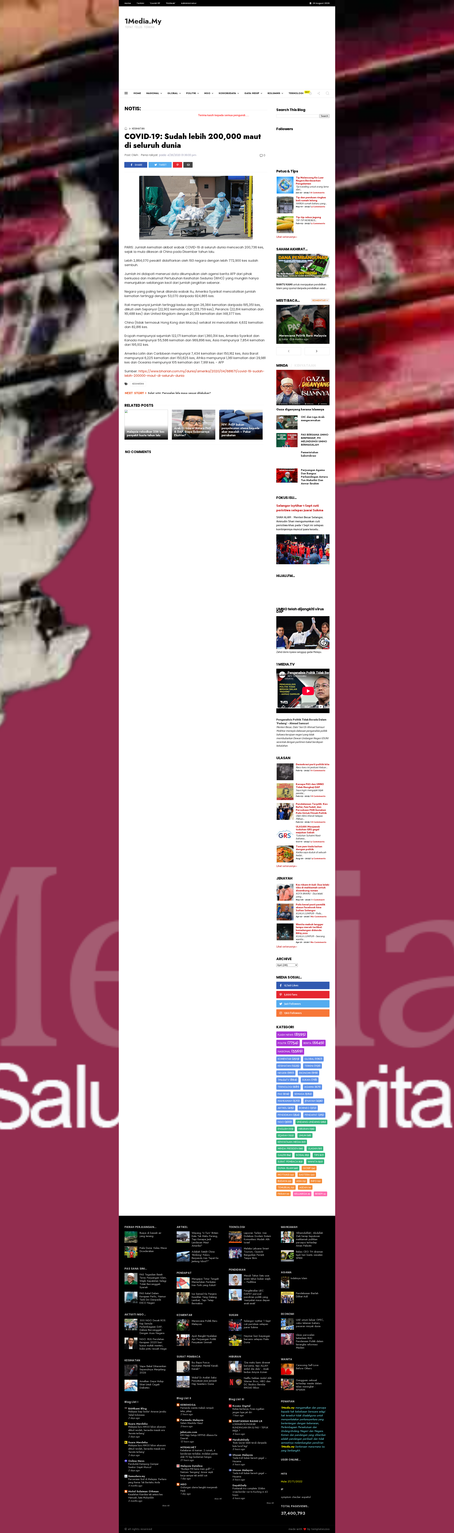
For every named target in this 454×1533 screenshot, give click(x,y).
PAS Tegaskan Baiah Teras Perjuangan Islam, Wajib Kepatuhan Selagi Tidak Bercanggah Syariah (153, 1281)
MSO (183, 1484)
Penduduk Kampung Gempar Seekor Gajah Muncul (143, 1465)
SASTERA (304, 1175)
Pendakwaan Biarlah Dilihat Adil (307, 1294)
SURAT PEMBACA (288, 1162)
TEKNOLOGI (296, 93)
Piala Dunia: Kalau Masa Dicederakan (153, 1249)
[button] (310, 93)
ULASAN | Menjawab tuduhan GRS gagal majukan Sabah (308, 830)
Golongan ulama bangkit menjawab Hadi (198, 1489)
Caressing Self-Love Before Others (307, 1366)
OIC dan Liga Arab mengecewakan (312, 418)
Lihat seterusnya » (286, 237)
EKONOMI (305, 1073)
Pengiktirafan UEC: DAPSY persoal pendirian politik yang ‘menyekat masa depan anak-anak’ (257, 1297)
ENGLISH (283, 1129)
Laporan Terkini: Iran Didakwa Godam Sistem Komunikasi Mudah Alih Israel (257, 1237)
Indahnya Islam (299, 1278)
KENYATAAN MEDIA (289, 1142)
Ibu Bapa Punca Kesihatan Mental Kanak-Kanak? (205, 1366)
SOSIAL (300, 1155)
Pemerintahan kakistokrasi (309, 454)
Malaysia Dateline (191, 1466)
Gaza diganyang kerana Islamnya (300, 409)
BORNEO (304, 1108)
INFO (314, 1181)
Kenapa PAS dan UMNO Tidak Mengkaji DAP (310, 785)
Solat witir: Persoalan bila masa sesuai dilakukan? (179, 393)
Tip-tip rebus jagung (308, 217)
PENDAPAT (311, 1115)
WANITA (313, 1162)
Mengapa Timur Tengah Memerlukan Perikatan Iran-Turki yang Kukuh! (205, 1282)
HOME (137, 93)
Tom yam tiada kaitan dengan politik (309, 848)
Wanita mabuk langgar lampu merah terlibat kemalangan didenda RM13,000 (309, 929)
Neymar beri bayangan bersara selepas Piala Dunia (257, 1339)
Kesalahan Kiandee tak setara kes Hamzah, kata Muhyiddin (145, 1496)
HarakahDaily (240, 1440)
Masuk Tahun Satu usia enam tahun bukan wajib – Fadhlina (257, 1279)
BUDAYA (282, 1181)
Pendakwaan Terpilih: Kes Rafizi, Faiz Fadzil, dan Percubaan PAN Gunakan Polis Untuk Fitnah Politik (312, 808)
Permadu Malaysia (191, 1420)
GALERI (282, 1155)
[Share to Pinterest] (177, 165)
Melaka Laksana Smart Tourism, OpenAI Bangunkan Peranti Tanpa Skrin (256, 1253)
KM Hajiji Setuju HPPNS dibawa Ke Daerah (198, 1436)
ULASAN (313, 1148)
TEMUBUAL (284, 1187)
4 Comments (318, 206)
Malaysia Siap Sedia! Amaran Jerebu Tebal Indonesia (147, 1413)
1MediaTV (283, 1080)
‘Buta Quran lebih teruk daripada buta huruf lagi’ (249, 1444)
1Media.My (142, 21)
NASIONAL (152, 93)
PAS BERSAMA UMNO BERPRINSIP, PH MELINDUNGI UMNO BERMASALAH (314, 440)
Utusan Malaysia (242, 1455)
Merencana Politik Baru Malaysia (302, 335)
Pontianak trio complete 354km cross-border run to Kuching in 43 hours (250, 1492)
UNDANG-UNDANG (308, 1122)
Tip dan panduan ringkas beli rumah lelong (311, 199)
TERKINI (308, 1066)
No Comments (318, 916)
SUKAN (306, 1080)
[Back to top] (445, 1524)
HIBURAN (303, 1129)
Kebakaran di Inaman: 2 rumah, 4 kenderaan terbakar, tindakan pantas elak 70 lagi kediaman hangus (199, 1454)
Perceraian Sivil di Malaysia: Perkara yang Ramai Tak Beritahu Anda (147, 1480)
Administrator (188, 3)
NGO (207, 93)
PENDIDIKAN (285, 1115)
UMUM (302, 1135)
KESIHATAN (138, 128)
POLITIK (191, 93)
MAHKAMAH (285, 1101)
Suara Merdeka (138, 1424)
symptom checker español (296, 1497)
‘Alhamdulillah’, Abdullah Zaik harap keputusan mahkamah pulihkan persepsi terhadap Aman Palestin (309, 1239)
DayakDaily (239, 1485)
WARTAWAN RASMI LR (247, 1421)
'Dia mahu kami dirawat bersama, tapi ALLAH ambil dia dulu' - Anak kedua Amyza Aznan (257, 1367)
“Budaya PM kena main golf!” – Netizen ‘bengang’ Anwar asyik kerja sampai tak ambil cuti (197, 1472)
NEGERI (282, 1073)
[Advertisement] (227, 62)
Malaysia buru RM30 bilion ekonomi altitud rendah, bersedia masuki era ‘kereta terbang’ (147, 1430)
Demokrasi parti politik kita (312, 765)
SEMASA (299, 1094)
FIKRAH (282, 1194)
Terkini (140, 3)
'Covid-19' (155, 3)
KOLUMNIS (274, 93)
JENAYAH (310, 1101)
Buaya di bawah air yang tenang (150, 1234)
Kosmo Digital (241, 1406)
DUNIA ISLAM (285, 1168)
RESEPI (319, 1194)
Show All (166, 1505)
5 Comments (318, 223)
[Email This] (188, 165)
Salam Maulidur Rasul (191, 1423)
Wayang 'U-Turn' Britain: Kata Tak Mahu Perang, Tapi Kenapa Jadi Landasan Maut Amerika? (205, 1239)
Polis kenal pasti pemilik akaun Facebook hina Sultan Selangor (310, 908)
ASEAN (303, 1187)
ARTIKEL (282, 1108)
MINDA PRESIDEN (288, 1148)
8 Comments (318, 192)
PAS (280, 1094)
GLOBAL (172, 93)
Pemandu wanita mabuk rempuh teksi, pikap (197, 1409)
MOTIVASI (283, 1175)
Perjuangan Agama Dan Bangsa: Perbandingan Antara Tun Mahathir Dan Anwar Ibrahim (314, 476)
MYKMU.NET (188, 1447)
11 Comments (318, 770)
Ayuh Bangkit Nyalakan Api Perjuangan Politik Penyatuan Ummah (204, 1339)
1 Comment (318, 899)
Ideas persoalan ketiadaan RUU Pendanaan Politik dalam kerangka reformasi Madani (309, 1341)
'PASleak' (170, 3)
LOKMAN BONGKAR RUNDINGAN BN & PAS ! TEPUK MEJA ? (250, 1427)
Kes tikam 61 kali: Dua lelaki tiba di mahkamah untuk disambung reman (312, 888)
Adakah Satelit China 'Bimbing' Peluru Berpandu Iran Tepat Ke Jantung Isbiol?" (205, 1256)
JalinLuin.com (188, 1432)
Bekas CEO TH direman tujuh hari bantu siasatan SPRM (309, 1255)
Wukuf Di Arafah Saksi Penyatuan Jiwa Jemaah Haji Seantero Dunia (204, 1381)
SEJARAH (283, 1135)
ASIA (299, 1181)
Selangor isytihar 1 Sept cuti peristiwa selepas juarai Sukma (299, 508)
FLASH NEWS (285, 1035)
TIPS (316, 1155)
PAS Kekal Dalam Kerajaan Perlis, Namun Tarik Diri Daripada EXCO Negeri (153, 1298)
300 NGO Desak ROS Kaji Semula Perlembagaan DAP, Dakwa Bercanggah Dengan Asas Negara (152, 1326)
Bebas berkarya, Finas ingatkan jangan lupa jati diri (248, 1410)
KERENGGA (188, 1405)
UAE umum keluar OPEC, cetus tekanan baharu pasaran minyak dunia (310, 1323)
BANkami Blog (137, 1408)
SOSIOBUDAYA (227, 93)
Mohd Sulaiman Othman (143, 1491)
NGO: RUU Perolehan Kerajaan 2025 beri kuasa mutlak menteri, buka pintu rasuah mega (153, 1344)
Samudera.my (136, 1476)
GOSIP (307, 1168)
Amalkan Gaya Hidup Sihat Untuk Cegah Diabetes (152, 1384)
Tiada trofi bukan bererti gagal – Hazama (249, 1459)
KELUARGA (300, 1194)
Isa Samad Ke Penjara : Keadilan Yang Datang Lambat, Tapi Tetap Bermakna (205, 1298)
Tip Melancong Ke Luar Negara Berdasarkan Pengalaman (310, 181)
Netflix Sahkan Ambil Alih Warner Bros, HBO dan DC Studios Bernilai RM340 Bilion (258, 1383)
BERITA (307, 1043)
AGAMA (309, 1087)
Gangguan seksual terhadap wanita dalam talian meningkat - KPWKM (309, 1385)
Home (127, 3)
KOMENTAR (284, 1059)
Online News (136, 1461)
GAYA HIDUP (251, 93)
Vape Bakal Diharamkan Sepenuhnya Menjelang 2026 (153, 1369)
